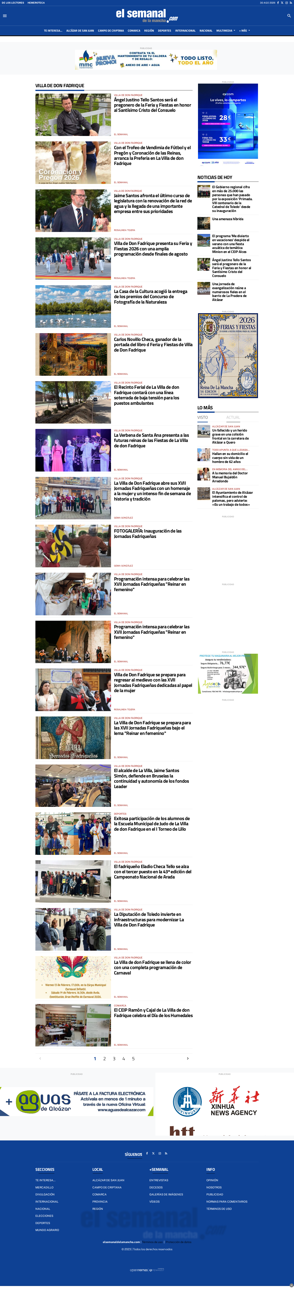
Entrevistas (158, 1180)
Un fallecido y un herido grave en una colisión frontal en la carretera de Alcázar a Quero (230, 436)
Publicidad (214, 1194)
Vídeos (154, 1201)
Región (97, 1208)
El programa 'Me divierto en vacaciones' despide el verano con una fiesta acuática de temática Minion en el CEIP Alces (230, 243)
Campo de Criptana (107, 1187)
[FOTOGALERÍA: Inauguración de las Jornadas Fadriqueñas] (73, 546)
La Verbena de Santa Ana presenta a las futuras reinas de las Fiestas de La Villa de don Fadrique (151, 440)
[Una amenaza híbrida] (203, 223)
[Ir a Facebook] (278, 2)
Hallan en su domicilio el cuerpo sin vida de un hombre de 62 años (230, 457)
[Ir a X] (282, 2)
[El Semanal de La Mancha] (147, 16)
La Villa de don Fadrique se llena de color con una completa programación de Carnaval (152, 967)
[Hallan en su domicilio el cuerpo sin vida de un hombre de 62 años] (203, 454)
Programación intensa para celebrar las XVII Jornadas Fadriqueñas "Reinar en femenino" (151, 584)
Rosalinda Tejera (124, 230)
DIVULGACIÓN (45, 1194)
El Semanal (121, 134)
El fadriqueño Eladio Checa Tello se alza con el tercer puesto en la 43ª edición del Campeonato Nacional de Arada (152, 871)
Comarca (99, 1194)
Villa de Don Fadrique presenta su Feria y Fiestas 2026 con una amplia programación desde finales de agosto (153, 248)
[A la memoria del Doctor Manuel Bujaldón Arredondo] (203, 474)
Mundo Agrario (47, 1230)
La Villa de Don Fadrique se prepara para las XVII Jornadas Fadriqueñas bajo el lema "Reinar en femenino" (152, 728)
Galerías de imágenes (166, 1194)
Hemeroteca (36, 2)
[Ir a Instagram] (286, 2)
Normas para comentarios (226, 1201)
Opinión (212, 1180)
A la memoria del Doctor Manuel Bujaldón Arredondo (230, 477)
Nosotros (214, 1187)
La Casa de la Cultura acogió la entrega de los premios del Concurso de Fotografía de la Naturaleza (150, 296)
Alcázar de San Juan (108, 1180)
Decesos (156, 1187)
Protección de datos (178, 1242)
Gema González (123, 518)
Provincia (100, 1201)
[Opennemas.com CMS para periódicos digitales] (147, 1270)
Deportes (42, 1223)
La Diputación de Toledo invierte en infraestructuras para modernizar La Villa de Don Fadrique (149, 919)
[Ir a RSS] (291, 2)
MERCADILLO (44, 1187)
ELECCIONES (44, 1215)
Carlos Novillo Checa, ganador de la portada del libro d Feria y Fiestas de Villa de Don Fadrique (153, 344)
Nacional (42, 1208)
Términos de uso (219, 1208)
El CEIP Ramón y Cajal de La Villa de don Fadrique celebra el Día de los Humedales (153, 1012)
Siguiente (188, 1058)
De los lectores (13, 2)
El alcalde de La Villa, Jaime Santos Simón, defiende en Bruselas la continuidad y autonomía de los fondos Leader (151, 778)
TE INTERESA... (45, 1180)
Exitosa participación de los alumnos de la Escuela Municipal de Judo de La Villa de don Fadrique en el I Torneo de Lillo (152, 823)
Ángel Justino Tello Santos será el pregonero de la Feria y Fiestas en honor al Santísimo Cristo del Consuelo (152, 105)
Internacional (46, 1201)
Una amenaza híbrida (227, 219)
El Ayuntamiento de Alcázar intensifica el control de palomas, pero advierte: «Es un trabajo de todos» (232, 498)
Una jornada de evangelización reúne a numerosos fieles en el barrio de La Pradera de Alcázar (229, 291)
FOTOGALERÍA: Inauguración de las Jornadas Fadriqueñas (148, 533)
